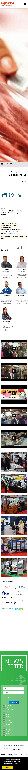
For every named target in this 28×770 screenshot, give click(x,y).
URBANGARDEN (8, 713)
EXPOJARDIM (8, 711)
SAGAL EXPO (8, 726)
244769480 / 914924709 (6, 301)
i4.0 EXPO (7, 735)
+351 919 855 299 (6, 277)
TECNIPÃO (7, 714)
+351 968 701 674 (22, 301)
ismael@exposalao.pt (6, 300)
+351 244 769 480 (22, 275)
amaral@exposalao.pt (6, 275)
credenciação (11, 233)
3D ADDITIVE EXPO (9, 728)
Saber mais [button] (14, 763)
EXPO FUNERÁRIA (9, 722)
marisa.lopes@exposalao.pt (6, 326)
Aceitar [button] (8, 767)
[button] (11, 160)
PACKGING (7, 724)
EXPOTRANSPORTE (9, 709)
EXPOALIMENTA (8, 729)
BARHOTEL (7, 731)
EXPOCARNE (8, 733)
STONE (6, 718)
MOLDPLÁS (7, 707)
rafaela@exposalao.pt (21, 274)
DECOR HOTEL (8, 705)
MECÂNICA (7, 720)
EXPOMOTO (7, 716)
